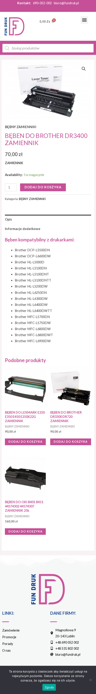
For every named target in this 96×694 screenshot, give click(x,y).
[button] (84, 20)
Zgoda (49, 687)
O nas (6, 650)
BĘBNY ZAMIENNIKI (20, 127)
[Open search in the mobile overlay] (48, 48)
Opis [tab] (8, 219)
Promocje (9, 637)
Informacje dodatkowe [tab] (22, 229)
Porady (7, 644)
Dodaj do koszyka (43, 187)
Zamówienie (11, 630)
